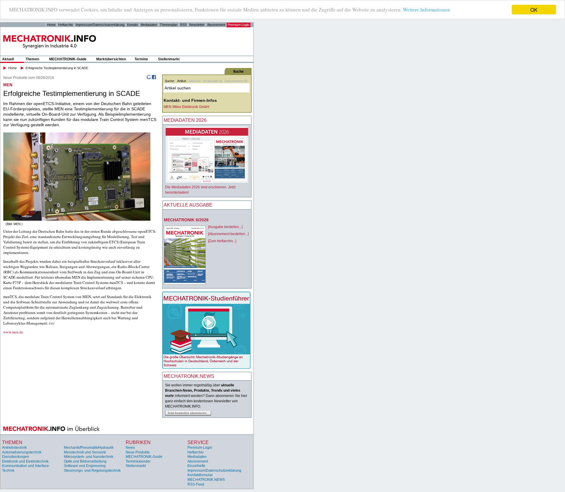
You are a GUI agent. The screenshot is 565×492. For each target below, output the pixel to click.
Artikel (181, 81)
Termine (141, 59)
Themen (32, 59)
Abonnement (216, 24)
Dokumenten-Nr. (236, 81)
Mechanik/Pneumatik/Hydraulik (89, 448)
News (130, 448)
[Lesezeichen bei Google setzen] (149, 78)
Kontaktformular (200, 475)
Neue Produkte (138, 452)
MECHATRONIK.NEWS (206, 480)
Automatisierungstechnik (21, 452)
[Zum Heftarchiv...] (222, 241)
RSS (183, 24)
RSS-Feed (195, 484)
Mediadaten (149, 24)
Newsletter (197, 24)
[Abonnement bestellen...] (228, 234)
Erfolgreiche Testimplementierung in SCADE (57, 68)
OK (533, 9)
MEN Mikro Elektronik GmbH (186, 107)
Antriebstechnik (14, 448)
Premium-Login (238, 24)
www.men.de (13, 332)
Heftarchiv (65, 24)
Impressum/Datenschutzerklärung (100, 24)
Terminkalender (138, 461)
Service (198, 442)
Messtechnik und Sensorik (85, 452)
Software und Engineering (85, 466)
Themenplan (168, 24)
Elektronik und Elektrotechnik (25, 461)
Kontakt (132, 24)
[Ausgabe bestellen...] (225, 227)
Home (51, 24)
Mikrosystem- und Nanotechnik (88, 457)
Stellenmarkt (169, 59)
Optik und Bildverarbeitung (85, 461)
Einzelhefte (196, 466)
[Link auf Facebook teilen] (154, 78)
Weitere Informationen (426, 9)
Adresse (194, 81)
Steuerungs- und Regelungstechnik (92, 470)
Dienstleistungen (15, 457)
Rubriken (138, 442)
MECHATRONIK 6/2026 (186, 219)
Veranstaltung (212, 81)
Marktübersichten (111, 59)
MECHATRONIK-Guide (68, 59)
